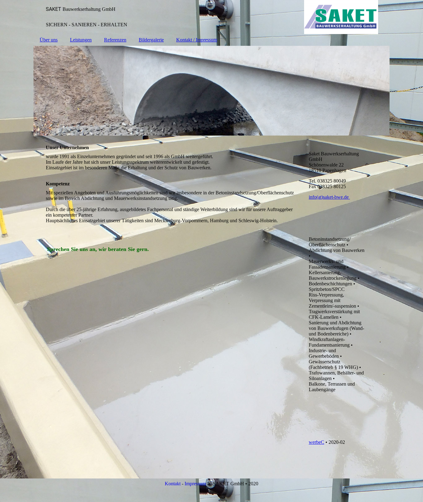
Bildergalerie (151, 39)
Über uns (49, 39)
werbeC (316, 442)
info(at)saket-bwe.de (329, 197)
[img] (211, 17)
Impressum (195, 483)
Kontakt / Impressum (196, 39)
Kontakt (173, 483)
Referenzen (115, 39)
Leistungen (81, 39)
